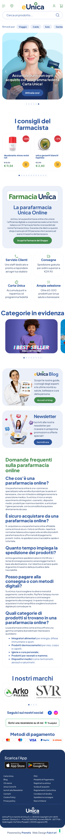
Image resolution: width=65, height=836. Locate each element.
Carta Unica (8, 776)
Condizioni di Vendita (43, 794)
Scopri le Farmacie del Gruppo (32, 240)
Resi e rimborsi (40, 801)
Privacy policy (9, 801)
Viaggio (23, 26)
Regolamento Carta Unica (45, 790)
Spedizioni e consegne (43, 797)
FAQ (35, 776)
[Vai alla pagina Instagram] (56, 713)
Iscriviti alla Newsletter (13, 790)
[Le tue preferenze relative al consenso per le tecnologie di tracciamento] (60, 831)
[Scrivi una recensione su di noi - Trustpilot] (32, 723)
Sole (47, 26)
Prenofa (26, 832)
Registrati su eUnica (42, 783)
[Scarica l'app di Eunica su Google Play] (38, 765)
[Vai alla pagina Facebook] (50, 713)
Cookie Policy (9, 797)
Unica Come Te (9, 787)
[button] (6, 71)
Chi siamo (7, 783)
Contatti (7, 794)
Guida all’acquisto (41, 787)
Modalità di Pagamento (44, 779)
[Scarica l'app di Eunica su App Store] (15, 765)
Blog (5, 779)
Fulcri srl (51, 832)
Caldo (36, 26)
